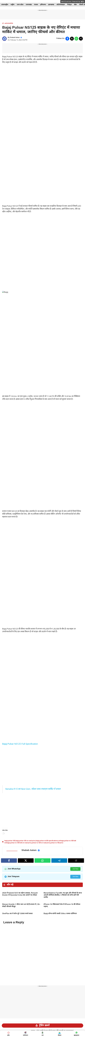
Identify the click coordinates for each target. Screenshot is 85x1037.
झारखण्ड (51, 5)
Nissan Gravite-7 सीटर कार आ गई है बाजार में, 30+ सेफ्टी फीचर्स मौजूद (21, 905)
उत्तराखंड (29, 5)
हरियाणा (43, 5)
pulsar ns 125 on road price (41, 843)
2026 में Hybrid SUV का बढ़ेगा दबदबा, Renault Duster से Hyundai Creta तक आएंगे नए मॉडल (20, 894)
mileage (61, 841)
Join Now (75, 869)
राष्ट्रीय (12, 5)
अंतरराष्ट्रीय (4, 5)
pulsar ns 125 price (56, 843)
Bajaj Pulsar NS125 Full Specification (20, 744)
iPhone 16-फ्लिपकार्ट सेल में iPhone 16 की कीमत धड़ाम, (62, 905)
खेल (75, 5)
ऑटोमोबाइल (60, 5)
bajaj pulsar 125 (9, 841)
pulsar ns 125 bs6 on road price (20, 843)
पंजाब (36, 5)
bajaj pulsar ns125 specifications (47, 841)
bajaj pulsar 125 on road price (25, 841)
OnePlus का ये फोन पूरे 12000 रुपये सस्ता (17, 914)
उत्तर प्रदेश (20, 5)
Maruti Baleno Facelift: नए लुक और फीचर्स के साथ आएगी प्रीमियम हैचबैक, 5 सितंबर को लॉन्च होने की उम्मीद (63, 895)
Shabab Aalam (15, 37)
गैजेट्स (69, 5)
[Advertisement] (42, 82)
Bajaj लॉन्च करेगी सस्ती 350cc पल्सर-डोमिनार (60, 914)
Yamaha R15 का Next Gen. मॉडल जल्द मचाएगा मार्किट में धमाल (33, 789)
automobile (9, 23)
